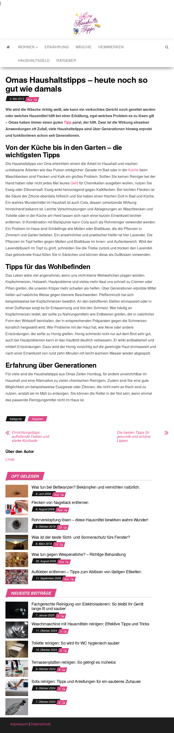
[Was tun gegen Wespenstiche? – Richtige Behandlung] (16, 559)
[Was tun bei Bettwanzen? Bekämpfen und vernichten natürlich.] (16, 490)
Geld (74, 183)
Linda (9, 459)
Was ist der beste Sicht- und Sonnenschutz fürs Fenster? (80, 537)
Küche (133, 169)
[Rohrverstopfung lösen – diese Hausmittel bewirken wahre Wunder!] (16, 524)
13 (57, 544)
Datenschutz (41, 723)
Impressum (19, 723)
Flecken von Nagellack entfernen (59, 502)
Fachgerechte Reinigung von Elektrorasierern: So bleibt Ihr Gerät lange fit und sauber (87, 606)
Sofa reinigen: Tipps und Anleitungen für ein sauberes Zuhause (86, 681)
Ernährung (57, 46)
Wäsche (83, 46)
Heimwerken (111, 46)
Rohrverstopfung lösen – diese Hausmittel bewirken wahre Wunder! (89, 519)
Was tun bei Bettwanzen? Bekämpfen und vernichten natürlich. (85, 487)
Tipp (68, 122)
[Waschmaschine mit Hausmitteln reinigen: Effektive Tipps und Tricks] (16, 629)
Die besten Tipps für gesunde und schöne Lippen (134, 436)
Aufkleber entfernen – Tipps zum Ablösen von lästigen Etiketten (86, 571)
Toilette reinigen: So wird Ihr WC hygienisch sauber (75, 643)
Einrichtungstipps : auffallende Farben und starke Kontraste (30, 436)
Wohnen (27, 46)
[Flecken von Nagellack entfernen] (16, 507)
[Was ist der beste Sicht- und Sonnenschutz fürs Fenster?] (16, 541)
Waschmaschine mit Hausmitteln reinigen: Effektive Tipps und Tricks (90, 623)
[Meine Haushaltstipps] (8, 47)
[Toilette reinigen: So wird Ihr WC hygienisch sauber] (16, 648)
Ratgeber (66, 60)
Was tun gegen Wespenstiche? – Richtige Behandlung (78, 554)
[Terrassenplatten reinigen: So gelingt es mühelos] (16, 667)
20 (61, 527)
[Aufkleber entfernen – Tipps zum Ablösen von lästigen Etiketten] (16, 576)
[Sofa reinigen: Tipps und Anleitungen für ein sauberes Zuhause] (16, 687)
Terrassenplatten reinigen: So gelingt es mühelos (73, 662)
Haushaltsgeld (34, 60)
